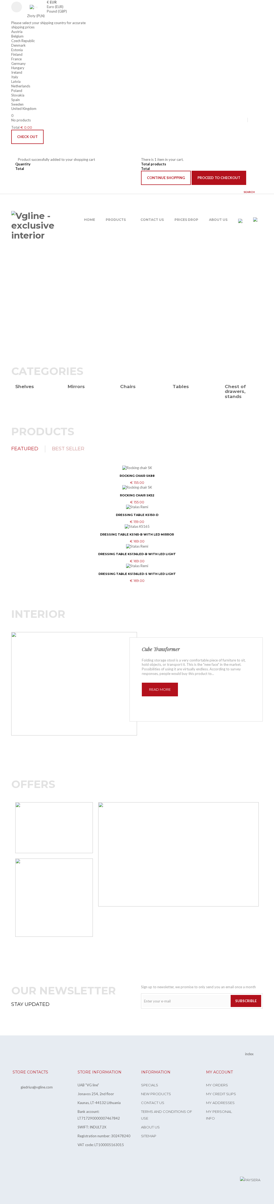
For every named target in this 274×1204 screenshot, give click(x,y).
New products (156, 1094)
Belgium (17, 36)
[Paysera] (250, 1179)
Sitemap (148, 1136)
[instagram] (262, 120)
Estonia (17, 50)
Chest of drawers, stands (235, 391)
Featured (24, 449)
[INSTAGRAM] (22, 1180)
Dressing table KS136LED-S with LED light (137, 574)
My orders (217, 1085)
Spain (15, 100)
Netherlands (20, 86)
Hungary (17, 68)
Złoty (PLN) (36, 16)
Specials (149, 1085)
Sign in (19, 7)
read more (160, 689)
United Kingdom (23, 108)
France (16, 59)
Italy (14, 77)
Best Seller (68, 449)
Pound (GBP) (57, 11)
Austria (16, 31)
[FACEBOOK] (11, 1180)
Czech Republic (23, 41)
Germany (18, 63)
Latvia (16, 81)
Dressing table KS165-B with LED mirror (137, 534)
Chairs (128, 386)
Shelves (24, 386)
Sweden (17, 104)
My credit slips (221, 1094)
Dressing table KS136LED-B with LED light (137, 554)
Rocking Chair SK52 (137, 495)
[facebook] (254, 120)
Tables (181, 386)
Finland (16, 54)
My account (219, 1072)
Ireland (16, 72)
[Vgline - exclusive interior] (39, 225)
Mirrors (76, 386)
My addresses (220, 1103)
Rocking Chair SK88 (137, 476)
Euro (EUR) (55, 7)
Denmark (18, 45)
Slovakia (17, 95)
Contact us (152, 1103)
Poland (16, 90)
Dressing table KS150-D (137, 515)
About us (150, 1127)
